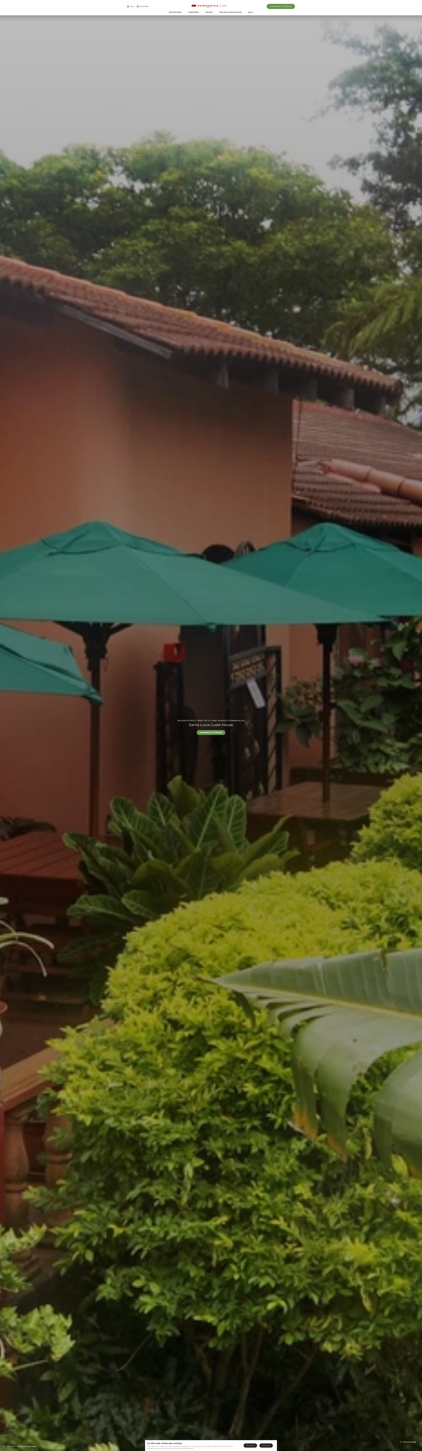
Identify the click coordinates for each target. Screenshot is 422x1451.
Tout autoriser (250, 1445)
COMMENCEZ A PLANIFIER (281, 6)
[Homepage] (3, 1446)
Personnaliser (266, 1445)
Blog (250, 12)
